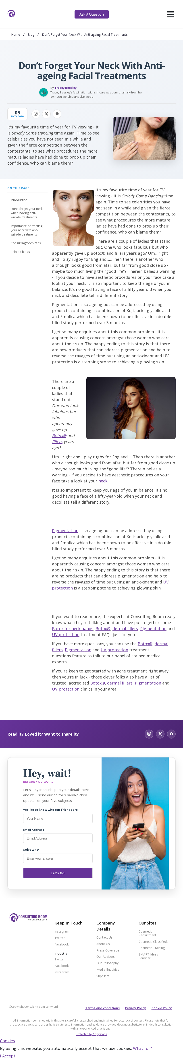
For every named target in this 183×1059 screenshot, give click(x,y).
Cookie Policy (162, 1008)
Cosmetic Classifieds (153, 942)
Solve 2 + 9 (31, 850)
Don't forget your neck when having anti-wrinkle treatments (27, 213)
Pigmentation (65, 530)
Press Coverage (107, 950)
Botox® (59, 435)
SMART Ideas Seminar (148, 956)
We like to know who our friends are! (51, 810)
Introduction (19, 200)
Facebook (61, 944)
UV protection (65, 634)
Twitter (59, 938)
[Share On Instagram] (35, 114)
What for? (142, 1048)
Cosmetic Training (152, 948)
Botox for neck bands (72, 628)
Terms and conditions (102, 1008)
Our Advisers (105, 957)
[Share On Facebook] (57, 114)
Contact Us (104, 937)
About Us (103, 944)
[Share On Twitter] (46, 114)
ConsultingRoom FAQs (26, 243)
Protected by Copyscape (91, 1034)
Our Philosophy (107, 963)
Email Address (33, 830)
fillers (57, 441)
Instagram (61, 931)
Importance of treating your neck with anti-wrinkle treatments (26, 230)
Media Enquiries (107, 970)
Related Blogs (20, 252)
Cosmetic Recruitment (147, 933)
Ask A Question (91, 14)
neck (102, 481)
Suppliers (102, 976)
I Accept (7, 1056)
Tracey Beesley (65, 88)
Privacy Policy (135, 1008)
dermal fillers (125, 628)
